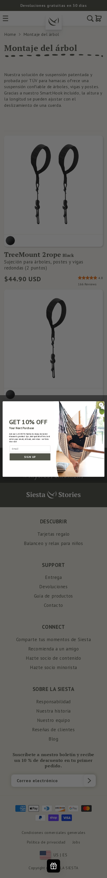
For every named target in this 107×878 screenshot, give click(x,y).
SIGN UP (30, 456)
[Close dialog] (101, 404)
